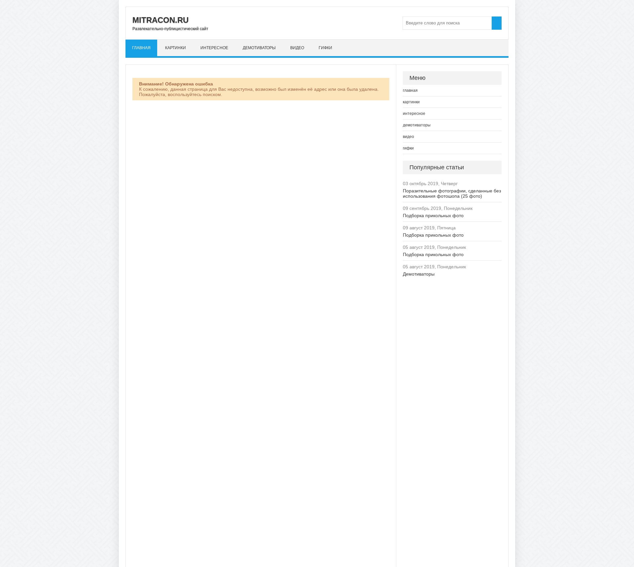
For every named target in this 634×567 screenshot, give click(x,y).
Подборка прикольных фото (433, 215)
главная (141, 48)
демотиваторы (259, 48)
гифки (325, 48)
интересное (214, 48)
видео (297, 48)
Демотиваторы (419, 274)
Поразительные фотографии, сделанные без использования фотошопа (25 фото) (452, 193)
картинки (175, 48)
